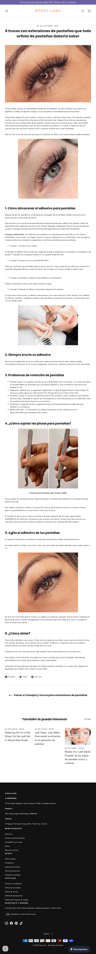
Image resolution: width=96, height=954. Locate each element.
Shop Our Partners (11, 850)
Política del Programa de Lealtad (16, 900)
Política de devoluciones (13, 895)
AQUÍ (64, 493)
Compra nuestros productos (15, 838)
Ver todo (87, 719)
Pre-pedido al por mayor (13, 842)
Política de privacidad (12, 888)
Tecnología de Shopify (55, 945)
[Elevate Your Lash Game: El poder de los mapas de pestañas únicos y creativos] (78, 736)
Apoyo (7, 846)
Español (46, 934)
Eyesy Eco (8, 834)
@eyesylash (9, 669)
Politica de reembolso (12, 875)
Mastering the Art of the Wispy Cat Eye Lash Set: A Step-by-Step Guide (18, 736)
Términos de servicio (12, 871)
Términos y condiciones (13, 883)
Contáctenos (9, 863)
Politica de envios (11, 891)
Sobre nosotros (10, 859)
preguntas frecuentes (12, 867)
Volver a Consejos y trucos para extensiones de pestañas (50, 695)
